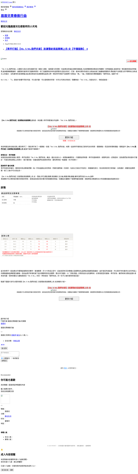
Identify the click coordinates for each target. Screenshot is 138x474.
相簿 (6, 35)
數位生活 (17, 31)
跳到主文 (4, 21)
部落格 (7, 38)
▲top (2, 344)
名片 (6, 40)
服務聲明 (88, 446)
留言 (18, 335)
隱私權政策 (80, 446)
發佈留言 (4, 360)
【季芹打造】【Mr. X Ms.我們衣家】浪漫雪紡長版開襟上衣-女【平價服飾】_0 (46, 49)
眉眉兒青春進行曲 (14, 16)
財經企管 (16, 341)
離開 (11, 470)
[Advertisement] (18, 99)
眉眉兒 (3, 323)
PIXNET (54, 446)
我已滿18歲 (5, 470)
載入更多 (4, 348)
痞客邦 (13, 335)
